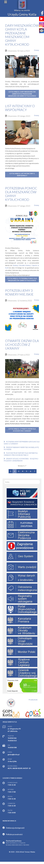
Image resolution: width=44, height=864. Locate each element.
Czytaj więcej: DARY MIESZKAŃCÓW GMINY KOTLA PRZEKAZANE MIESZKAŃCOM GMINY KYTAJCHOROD (22, 94)
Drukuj (36, 50)
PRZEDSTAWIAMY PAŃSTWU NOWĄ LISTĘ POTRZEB (21, 448)
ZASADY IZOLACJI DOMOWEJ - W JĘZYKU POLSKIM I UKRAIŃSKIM (21, 460)
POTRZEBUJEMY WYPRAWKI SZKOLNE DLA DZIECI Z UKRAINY (21, 443)
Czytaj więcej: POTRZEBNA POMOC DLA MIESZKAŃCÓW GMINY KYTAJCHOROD (22, 279)
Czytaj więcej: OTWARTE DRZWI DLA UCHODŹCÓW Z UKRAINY (22, 430)
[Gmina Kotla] (22, 4)
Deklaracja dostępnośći (15, 828)
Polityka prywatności (14, 834)
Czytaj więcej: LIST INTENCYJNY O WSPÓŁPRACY (22, 174)
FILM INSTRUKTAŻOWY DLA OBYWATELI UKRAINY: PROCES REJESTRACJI (21, 454)
